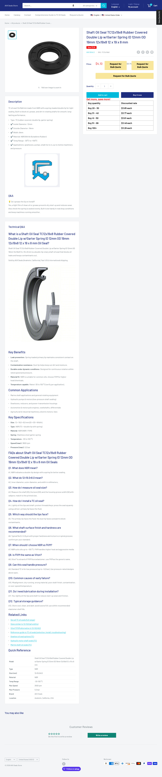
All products (15, 23)
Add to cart (102, 95)
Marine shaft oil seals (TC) (21, 645)
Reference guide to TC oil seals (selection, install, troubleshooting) (38, 632)
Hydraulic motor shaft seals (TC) (24, 640)
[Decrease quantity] (98, 86)
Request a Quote (76, 15)
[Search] (104, 5)
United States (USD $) (26, 759)
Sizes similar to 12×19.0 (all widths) (24, 624)
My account (133, 7)
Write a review (102, 735)
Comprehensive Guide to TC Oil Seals (50, 15)
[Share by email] (152, 52)
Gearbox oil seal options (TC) (22, 636)
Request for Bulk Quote (115, 65)
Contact (27, 15)
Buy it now (137, 95)
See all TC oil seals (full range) (23, 620)
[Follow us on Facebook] (63, 763)
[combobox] (51, 5)
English (8, 759)
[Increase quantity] (110, 86)
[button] (73, 5)
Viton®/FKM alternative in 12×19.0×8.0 (26, 628)
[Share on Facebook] (138, 52)
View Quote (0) (159, 17)
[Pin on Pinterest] (143, 52)
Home (7, 15)
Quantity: (90, 86)
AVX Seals (90, 52)
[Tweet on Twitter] (147, 52)
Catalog (17, 15)
